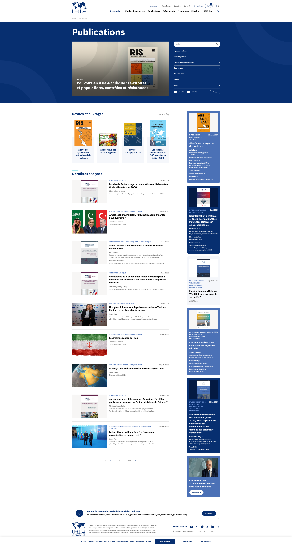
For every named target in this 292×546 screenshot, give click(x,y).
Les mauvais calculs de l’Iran (123, 338)
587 (129, 461)
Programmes (178, 68)
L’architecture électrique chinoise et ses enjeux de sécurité (202, 345)
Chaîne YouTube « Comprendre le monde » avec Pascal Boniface (202, 483)
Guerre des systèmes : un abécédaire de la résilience (83, 154)
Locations (177, 6)
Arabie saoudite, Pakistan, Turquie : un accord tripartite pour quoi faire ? (137, 216)
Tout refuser (187, 541)
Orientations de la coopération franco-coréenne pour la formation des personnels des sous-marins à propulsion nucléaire (137, 280)
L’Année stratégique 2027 (133, 151)
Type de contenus (180, 51)
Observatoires (179, 74)
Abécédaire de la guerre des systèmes (201, 145)
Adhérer (200, 6)
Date (176, 85)
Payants (194, 92)
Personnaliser (206, 541)
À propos (177, 531)
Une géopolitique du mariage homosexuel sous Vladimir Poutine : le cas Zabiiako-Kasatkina (137, 309)
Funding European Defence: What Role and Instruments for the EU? (203, 294)
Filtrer (215, 92)
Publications (154, 11)
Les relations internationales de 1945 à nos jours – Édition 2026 (157, 154)
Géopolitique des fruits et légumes (108, 151)
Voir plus (161, 115)
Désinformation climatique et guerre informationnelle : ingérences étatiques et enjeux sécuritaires (203, 220)
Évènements (169, 11)
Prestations (183, 11)
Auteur (176, 80)
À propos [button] (153, 6)
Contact (187, 6)
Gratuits (181, 92)
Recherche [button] (115, 11)
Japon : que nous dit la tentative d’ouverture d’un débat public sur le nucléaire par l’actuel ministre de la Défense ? (138, 401)
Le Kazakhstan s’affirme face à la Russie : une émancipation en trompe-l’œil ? (132, 434)
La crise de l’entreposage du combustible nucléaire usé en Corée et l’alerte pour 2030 (138, 186)
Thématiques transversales (184, 62)
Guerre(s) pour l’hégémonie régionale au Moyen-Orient (136, 368)
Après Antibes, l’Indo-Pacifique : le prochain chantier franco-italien (136, 247)
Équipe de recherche (135, 11)
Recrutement (166, 6)
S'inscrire (208, 513)
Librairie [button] (195, 11)
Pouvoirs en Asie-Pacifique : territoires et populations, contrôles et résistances (112, 85)
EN (219, 6)
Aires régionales (180, 57)
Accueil (74, 19)
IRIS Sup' (208, 11)
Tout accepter (165, 541)
